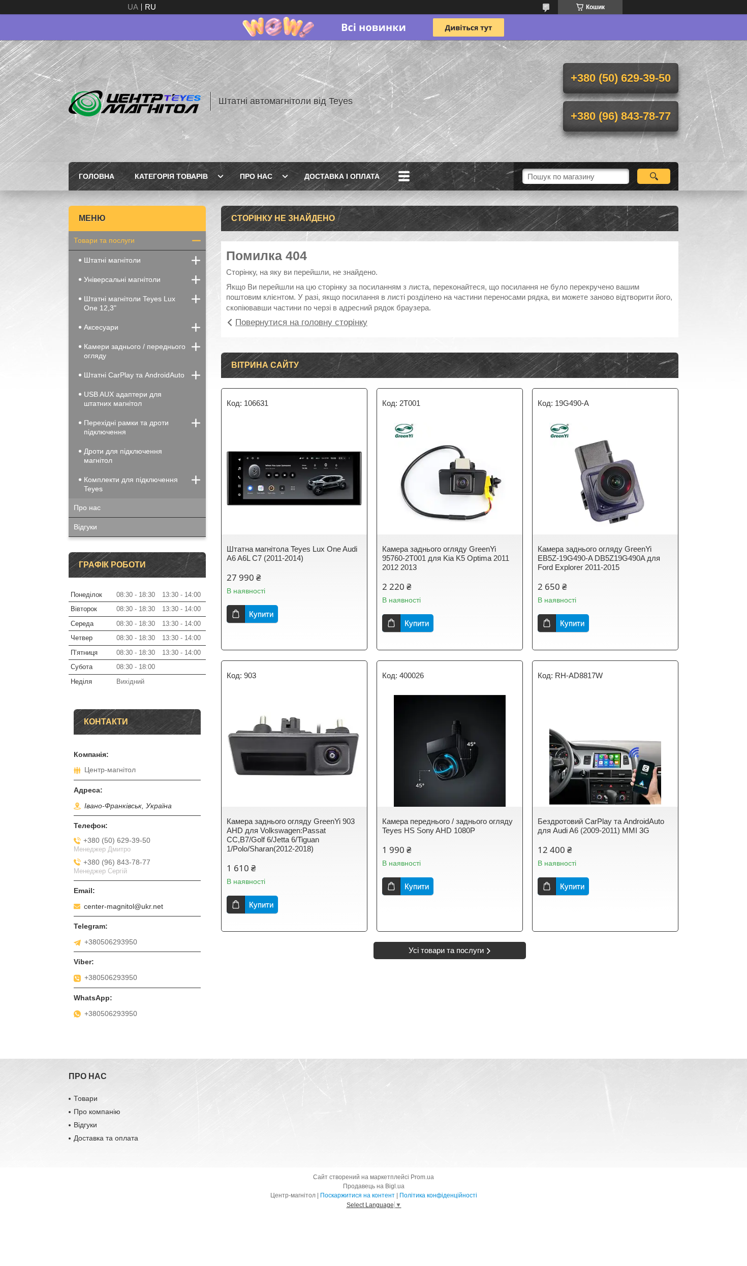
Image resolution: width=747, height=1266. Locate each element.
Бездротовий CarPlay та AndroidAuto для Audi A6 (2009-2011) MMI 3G (601, 826)
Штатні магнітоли (112, 260)
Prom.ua (422, 1177)
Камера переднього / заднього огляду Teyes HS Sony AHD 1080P (447, 826)
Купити (261, 614)
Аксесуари (101, 327)
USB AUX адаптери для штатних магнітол (123, 398)
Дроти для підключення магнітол (123, 455)
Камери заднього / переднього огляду (134, 351)
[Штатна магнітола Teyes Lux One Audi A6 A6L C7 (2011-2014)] (294, 478)
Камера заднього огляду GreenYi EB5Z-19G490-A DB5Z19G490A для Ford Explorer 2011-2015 (599, 558)
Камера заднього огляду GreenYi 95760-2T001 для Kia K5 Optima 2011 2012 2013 (445, 558)
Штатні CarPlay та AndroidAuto (134, 375)
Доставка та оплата (106, 1138)
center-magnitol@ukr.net (123, 906)
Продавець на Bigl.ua (373, 1186)
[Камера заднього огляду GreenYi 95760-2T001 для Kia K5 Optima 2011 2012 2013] (449, 478)
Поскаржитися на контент (357, 1195)
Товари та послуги (104, 240)
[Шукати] (653, 176)
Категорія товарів (171, 176)
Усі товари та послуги (446, 950)
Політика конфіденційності (438, 1195)
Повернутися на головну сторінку (301, 322)
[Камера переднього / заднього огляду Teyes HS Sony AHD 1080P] (449, 751)
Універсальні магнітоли (122, 279)
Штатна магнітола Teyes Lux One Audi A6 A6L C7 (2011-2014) (292, 553)
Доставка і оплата (342, 176)
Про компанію (97, 1111)
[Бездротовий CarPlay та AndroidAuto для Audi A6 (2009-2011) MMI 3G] (605, 751)
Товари (86, 1098)
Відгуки (85, 527)
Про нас (256, 176)
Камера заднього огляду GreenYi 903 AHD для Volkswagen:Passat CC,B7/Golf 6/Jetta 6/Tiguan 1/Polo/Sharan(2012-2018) (291, 835)
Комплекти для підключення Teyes (131, 484)
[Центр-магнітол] (135, 101)
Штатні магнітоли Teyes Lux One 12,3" (129, 303)
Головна (96, 176)
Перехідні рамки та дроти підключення (126, 427)
